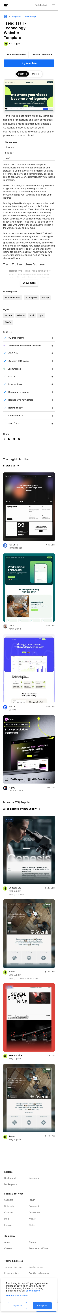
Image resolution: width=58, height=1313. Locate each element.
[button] (53, 5)
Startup (45, 297)
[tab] (29, 142)
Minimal (21, 315)
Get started (41, 5)
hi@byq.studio (40, 252)
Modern (8, 315)
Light (41, 315)
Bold (32, 315)
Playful (8, 322)
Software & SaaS (13, 297)
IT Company (31, 297)
